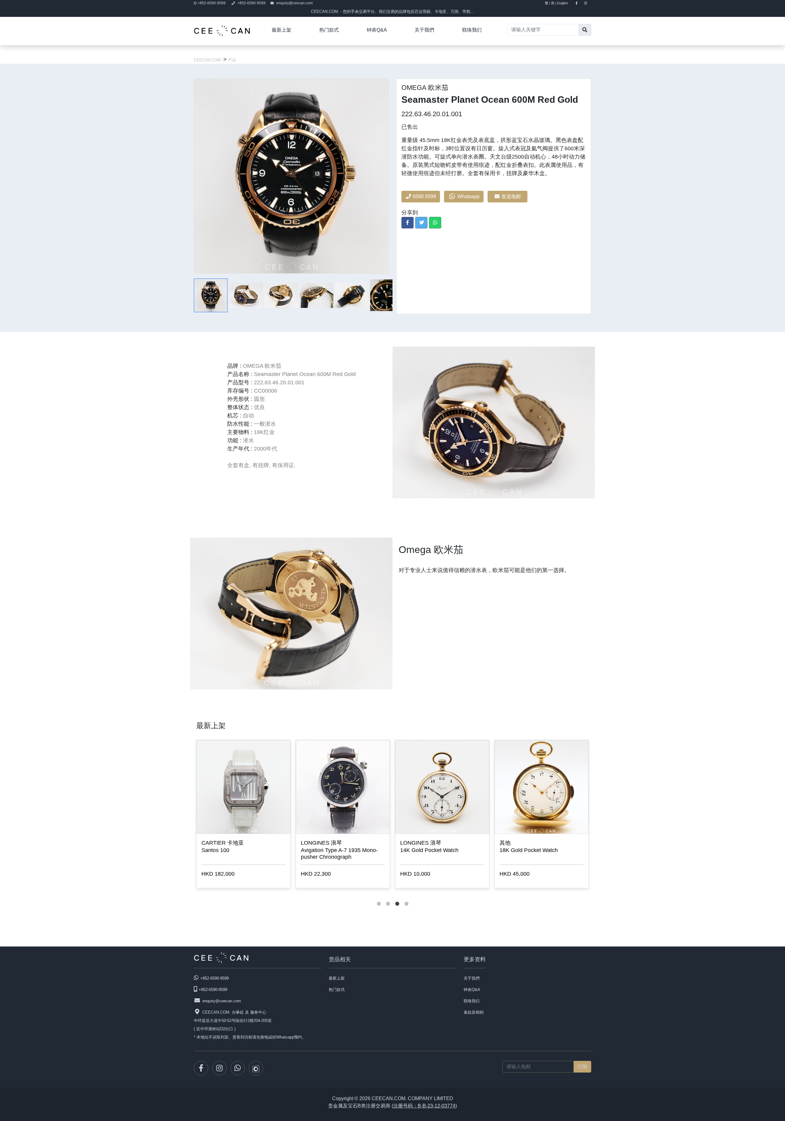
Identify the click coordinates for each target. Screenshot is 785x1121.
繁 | (547, 3)
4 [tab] (406, 898)
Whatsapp (468, 196)
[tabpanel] (243, 815)
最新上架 (281, 30)
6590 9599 (424, 196)
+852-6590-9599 (212, 3)
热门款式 (329, 30)
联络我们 (472, 30)
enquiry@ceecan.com (294, 3)
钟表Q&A (377, 30)
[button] (407, 222)
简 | (553, 3)
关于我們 (424, 30)
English (565, 3)
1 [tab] (379, 898)
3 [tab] (397, 898)
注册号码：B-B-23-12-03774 (424, 1105)
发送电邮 (511, 196)
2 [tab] (388, 898)
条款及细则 (474, 1012)
